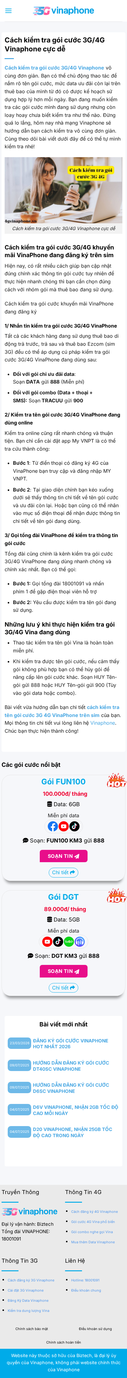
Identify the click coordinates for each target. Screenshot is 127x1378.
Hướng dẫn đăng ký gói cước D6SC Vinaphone (71, 1088)
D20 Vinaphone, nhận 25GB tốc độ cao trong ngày (72, 1132)
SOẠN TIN (61, 856)
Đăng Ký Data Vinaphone (28, 1300)
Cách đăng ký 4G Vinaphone (94, 1211)
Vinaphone (102, 723)
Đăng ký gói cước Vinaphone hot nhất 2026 (70, 1044)
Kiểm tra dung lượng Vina (28, 1310)
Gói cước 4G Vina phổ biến (93, 1222)
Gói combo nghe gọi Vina (92, 1232)
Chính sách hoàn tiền (63, 1342)
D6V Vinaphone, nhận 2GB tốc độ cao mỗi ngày (75, 1110)
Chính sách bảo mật (31, 1329)
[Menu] (8, 10)
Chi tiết (61, 872)
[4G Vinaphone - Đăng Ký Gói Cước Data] (63, 10)
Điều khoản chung (86, 1290)
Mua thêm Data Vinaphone (93, 1242)
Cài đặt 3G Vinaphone (25, 1290)
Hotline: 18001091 (85, 1280)
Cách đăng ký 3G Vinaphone (31, 1280)
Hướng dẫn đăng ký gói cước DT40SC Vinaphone (71, 1066)
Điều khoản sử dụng (95, 1329)
